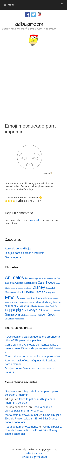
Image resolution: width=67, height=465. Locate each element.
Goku (28, 298)
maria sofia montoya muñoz (22, 415)
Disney (38, 287)
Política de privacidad (33, 457)
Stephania (11, 391)
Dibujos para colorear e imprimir (24, 252)
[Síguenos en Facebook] (27, 14)
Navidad (41, 306)
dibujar (29, 288)
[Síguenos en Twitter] (33, 14)
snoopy (34, 315)
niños (47, 306)
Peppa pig (13, 310)
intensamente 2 (11, 302)
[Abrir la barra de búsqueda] (62, 5)
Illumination (43, 298)
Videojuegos (19, 319)
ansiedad (42, 278)
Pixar (24, 310)
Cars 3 (42, 282)
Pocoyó (32, 310)
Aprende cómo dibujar (18, 248)
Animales (14, 277)
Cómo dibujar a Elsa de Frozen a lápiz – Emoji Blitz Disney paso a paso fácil (33, 418)
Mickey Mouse (53, 302)
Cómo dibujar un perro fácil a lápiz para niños (32, 356)
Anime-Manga (31, 278)
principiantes (55, 310)
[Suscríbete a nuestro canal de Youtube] (39, 14)
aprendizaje (51, 278)
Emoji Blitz (51, 292)
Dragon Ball (50, 288)
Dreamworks (13, 292)
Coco (51, 282)
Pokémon (43, 310)
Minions (9, 306)
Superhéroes (46, 314)
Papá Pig (53, 306)
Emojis (12, 297)
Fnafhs (22, 298)
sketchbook (26, 315)
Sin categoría (13, 257)
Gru (33, 298)
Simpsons (12, 314)
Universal (9, 319)
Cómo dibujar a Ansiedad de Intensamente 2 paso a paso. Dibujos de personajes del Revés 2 (33, 348)
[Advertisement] (33, 83)
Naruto (34, 306)
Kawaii (22, 302)
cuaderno (22, 288)
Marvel (39, 302)
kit (27, 302)
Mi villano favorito (22, 306)
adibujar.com (29, 24)
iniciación (54, 298)
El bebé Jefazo (33, 292)
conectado (34, 220)
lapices (32, 302)
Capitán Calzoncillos (26, 283)
